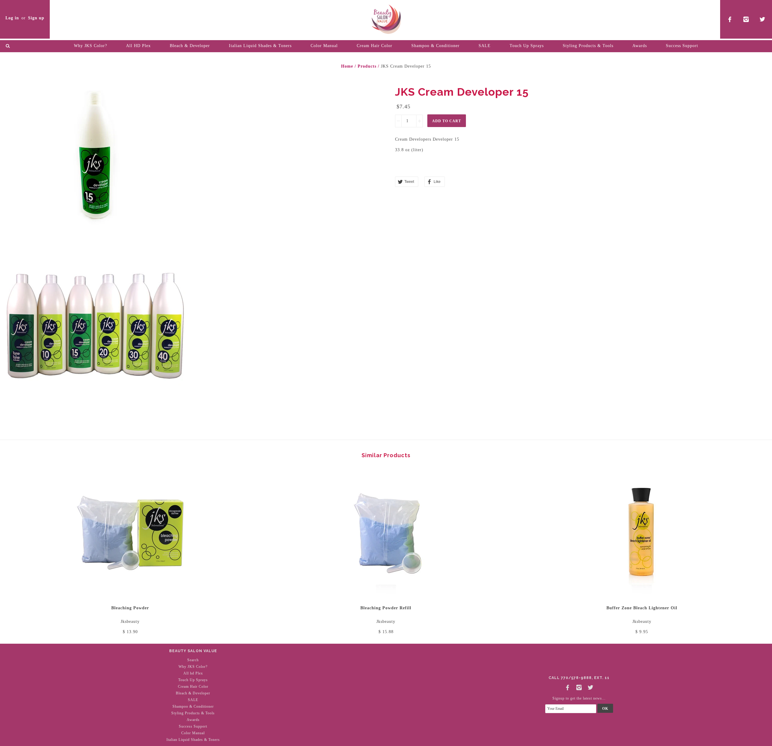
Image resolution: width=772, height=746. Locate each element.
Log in (12, 18)
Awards (639, 45)
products (367, 66)
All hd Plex (193, 673)
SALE (485, 45)
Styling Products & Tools (588, 45)
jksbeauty (130, 621)
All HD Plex (138, 45)
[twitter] (762, 19)
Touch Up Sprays (527, 45)
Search (193, 660)
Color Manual (324, 45)
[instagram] (746, 19)
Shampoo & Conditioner (435, 45)
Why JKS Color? (90, 45)
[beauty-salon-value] (386, 18)
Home (347, 66)
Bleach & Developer (190, 45)
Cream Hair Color (374, 45)
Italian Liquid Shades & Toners (260, 45)
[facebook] (730, 19)
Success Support (682, 45)
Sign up (36, 18)
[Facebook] (567, 686)
